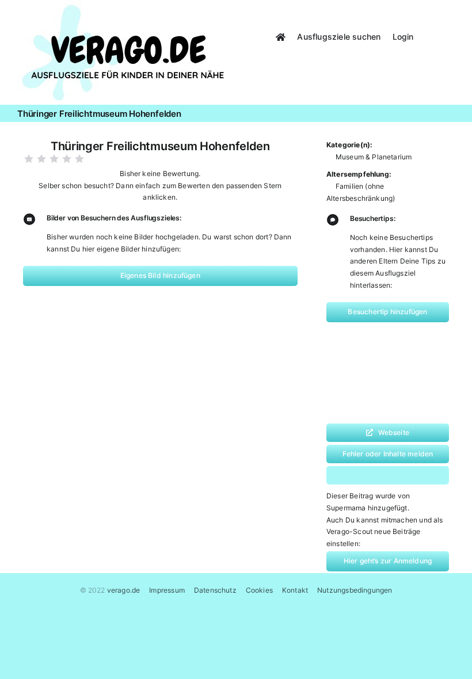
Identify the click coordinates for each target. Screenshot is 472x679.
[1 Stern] (29, 159)
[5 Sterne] (79, 159)
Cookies (259, 590)
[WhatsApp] (375, 475)
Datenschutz (215, 590)
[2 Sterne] (41, 159)
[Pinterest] (398, 475)
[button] (440, 35)
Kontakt (295, 590)
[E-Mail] (422, 475)
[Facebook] (350, 475)
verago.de (123, 590)
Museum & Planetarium (374, 156)
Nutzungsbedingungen (354, 590)
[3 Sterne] (54, 159)
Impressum (167, 590)
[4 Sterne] (67, 159)
